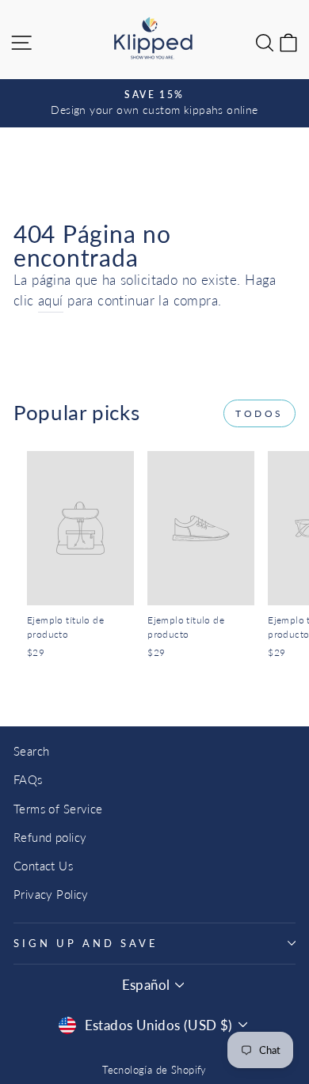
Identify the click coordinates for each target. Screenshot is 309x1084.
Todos (259, 413)
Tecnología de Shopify (154, 1070)
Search (31, 751)
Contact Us (43, 865)
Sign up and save (85, 943)
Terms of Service (58, 809)
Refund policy (49, 837)
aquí (50, 301)
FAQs (28, 779)
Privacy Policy (51, 894)
